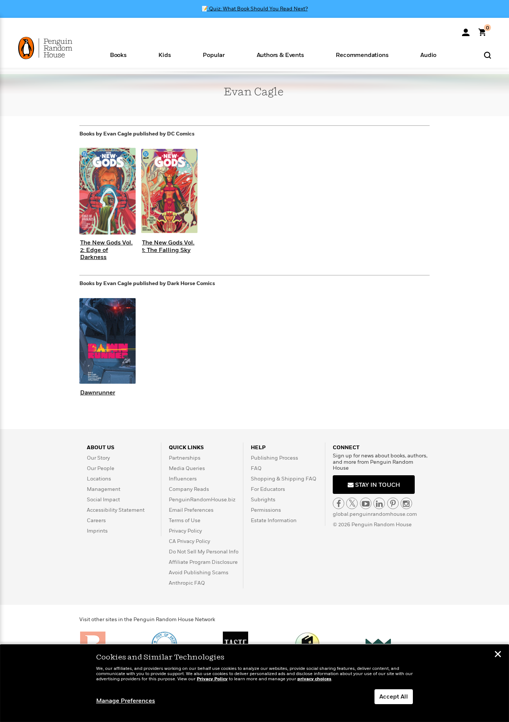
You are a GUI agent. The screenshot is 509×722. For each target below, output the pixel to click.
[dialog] (254, 683)
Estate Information (274, 520)
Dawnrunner (97, 393)
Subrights (263, 499)
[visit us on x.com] (352, 503)
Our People (100, 468)
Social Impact (103, 499)
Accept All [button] (393, 697)
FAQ (256, 468)
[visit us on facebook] (338, 503)
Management (103, 489)
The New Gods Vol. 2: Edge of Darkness (106, 250)
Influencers (183, 478)
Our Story (98, 457)
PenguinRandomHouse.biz (202, 499)
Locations (99, 478)
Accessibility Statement (116, 510)
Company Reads (189, 489)
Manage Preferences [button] (125, 700)
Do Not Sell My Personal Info (203, 551)
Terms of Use (184, 520)
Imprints (97, 530)
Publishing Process (274, 457)
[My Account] (466, 29)
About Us (100, 447)
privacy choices (314, 679)
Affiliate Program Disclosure (203, 562)
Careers (96, 520)
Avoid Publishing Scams (198, 572)
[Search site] (487, 55)
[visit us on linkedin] (379, 503)
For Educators (268, 489)
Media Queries (187, 468)
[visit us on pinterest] (393, 503)
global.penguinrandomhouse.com (375, 514)
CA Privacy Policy (189, 541)
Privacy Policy (185, 530)
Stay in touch (377, 485)
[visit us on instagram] (406, 503)
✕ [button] (497, 655)
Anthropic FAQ (187, 583)
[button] (118, 54)
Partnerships (184, 457)
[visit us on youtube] (366, 503)
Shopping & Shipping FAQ (283, 478)
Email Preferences (191, 510)
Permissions (266, 510)
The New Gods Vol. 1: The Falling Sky (168, 246)
